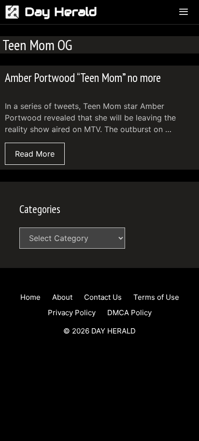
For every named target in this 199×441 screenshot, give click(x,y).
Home (30, 297)
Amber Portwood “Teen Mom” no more (83, 77)
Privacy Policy (72, 312)
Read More (35, 154)
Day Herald (61, 11)
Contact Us (103, 297)
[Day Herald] (15, 12)
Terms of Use (156, 297)
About (62, 297)
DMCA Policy (129, 312)
